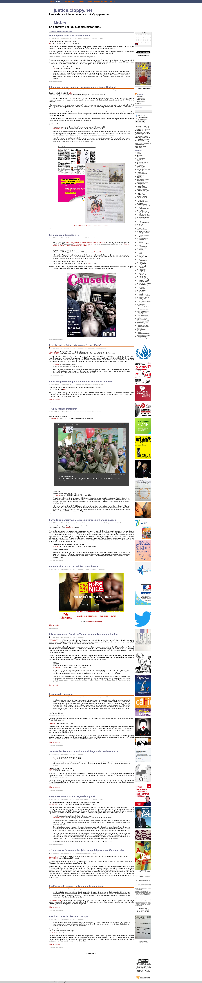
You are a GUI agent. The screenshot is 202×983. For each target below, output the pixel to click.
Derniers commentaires (144, 88)
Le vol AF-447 (141, 302)
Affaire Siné (140, 165)
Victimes (104, 1)
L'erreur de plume (142, 197)
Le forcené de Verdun (143, 286)
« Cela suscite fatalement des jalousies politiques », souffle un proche (86, 850)
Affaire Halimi (140, 161)
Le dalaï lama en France (96, 38)
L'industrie (140, 203)
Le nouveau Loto (141, 290)
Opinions (81, 1)
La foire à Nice (101, 569)
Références (72, 1)
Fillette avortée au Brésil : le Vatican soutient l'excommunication (83, 634)
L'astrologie (140, 193)
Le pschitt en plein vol (143, 297)
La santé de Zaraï (142, 246)
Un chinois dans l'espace (144, 335)
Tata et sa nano (141, 329)
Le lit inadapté (141, 287)
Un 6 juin (139, 332)
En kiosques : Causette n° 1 (64, 235)
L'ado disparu (141, 183)
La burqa (139, 207)
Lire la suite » (54, 400)
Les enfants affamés (143, 309)
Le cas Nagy (140, 267)
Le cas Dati (140, 259)
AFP (50, 43)
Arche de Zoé (88, 522)
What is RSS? (138, 103)
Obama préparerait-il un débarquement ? (71, 35)
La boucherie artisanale (143, 206)
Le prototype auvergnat (143, 295)
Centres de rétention (143, 170)
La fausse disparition (143, 217)
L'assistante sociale (142, 192)
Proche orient (141, 324)
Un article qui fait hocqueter (82, 244)
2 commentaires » (54, 628)
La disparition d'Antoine (143, 213)
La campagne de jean (143, 208)
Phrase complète (142, 119)
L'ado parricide (141, 186)
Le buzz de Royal (142, 256)
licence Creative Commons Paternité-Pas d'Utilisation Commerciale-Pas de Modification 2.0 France (143, 969)
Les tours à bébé (142, 318)
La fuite (139, 221)
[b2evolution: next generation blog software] (143, 978)
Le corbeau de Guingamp (144, 279)
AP (54, 68)
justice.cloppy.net (73, 10)
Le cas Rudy (140, 273)
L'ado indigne (140, 185)
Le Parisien (56, 495)
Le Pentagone (141, 293)
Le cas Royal (140, 272)
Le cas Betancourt (142, 258)
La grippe (139, 225)
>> (150, 46)
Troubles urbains (142, 331)
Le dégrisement (141, 284)
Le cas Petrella (141, 270)
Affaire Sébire (141, 163)
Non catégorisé (141, 319)
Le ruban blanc (141, 300)
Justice (51, 1)
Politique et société (142, 322)
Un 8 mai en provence (143, 333)
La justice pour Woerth (143, 231)
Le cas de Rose (141, 263)
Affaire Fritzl (140, 159)
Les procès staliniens (143, 316)
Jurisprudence (141, 180)
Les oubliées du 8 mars (82, 226)
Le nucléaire (140, 291)
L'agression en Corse (143, 190)
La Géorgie (140, 224)
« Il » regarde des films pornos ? (77, 245)
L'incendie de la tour (142, 201)
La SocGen (140, 249)
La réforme (140, 242)
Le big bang (140, 255)
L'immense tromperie (143, 199)
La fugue (139, 220)
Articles (144, 97)
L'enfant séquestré (142, 196)
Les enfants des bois (143, 311)
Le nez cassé (141, 288)
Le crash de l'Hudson (143, 280)
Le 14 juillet (140, 252)
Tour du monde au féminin (63, 409)
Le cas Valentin (141, 276)
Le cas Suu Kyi (141, 274)
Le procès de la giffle (143, 294)
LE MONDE (56, 546)
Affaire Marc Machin (142, 162)
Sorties (64, 1)
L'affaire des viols (142, 189)
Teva (89, 263)
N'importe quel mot (143, 117)
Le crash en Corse (142, 281)
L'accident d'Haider (142, 182)
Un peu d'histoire (141, 336)
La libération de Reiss (143, 232)
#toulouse (139, 155)
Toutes (139, 152)
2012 (138, 156)
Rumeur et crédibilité (143, 326)
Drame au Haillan (142, 173)
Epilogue (89, 1)
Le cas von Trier (141, 277)
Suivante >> (92, 953)
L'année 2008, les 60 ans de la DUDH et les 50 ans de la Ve (143, 910)
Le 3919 (75, 38)
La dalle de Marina (142, 211)
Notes (58, 1)
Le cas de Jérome (142, 260)
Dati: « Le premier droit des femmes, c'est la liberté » (85, 242)
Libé (70, 93)
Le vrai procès (141, 304)
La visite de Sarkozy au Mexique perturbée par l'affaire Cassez (82, 520)
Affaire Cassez (100, 384)
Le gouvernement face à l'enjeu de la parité (72, 796)
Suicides (139, 328)
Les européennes (142, 312)
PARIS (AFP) (53, 640)
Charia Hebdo (141, 172)
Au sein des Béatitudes (143, 169)
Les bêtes (140, 305)
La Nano (139, 236)
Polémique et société (117, 90)
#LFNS (139, 154)
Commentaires (141, 98)
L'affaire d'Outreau (142, 187)
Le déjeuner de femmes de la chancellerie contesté (76, 886)
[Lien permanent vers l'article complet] (49, 38)
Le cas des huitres (142, 266)
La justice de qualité (78, 90)
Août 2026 (143, 32)
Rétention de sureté (142, 325)
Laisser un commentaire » (56, 81)
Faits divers (76, 411)
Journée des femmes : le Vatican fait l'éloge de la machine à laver (84, 751)
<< (136, 46)
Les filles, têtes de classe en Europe (68, 916)
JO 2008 (139, 178)
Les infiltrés (140, 314)
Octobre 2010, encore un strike (143, 942)
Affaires (97, 1)
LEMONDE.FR (57, 128)
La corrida (140, 210)
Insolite (139, 176)
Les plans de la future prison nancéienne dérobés (75, 345)
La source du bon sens (143, 251)
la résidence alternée (101, 226)
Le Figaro (56, 365)
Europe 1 (69, 528)
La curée (112, 1)
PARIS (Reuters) (55, 900)
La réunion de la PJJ (143, 243)
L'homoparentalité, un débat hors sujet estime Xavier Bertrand (82, 87)
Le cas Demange (142, 265)
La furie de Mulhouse (143, 222)
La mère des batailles (143, 235)
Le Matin (52, 723)
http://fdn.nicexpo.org (94, 621)
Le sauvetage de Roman (144, 301)
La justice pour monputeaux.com (142, 229)
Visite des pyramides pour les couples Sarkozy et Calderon (80, 381)
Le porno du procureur (61, 694)
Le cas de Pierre (141, 262)
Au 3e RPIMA (141, 168)
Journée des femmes (83, 38)
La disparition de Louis (143, 215)
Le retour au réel (141, 298)
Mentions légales (62, 982)
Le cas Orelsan (141, 269)
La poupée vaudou (142, 238)
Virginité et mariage (142, 338)
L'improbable (140, 200)
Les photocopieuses (142, 315)
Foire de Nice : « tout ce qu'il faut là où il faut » (73, 566)
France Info (98, 252)
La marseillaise (141, 234)
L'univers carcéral (89, 348)
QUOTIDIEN (53, 858)
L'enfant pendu (141, 194)
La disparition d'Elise (142, 214)
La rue (139, 245)
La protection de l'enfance (91, 90)
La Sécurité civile (142, 248)
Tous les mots (142, 115)
